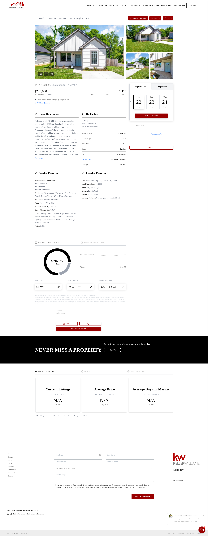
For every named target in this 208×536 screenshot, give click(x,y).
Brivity (16, 533)
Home (10, 454)
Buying (108, 5)
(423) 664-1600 (178, 480)
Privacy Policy (140, 487)
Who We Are (179, 5)
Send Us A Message (143, 496)
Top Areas (133, 5)
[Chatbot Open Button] (201, 529)
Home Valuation (151, 5)
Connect (193, 5)
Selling (120, 5)
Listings (10, 457)
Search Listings (95, 5)
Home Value (12, 470)
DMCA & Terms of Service (186, 533)
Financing (166, 5)
